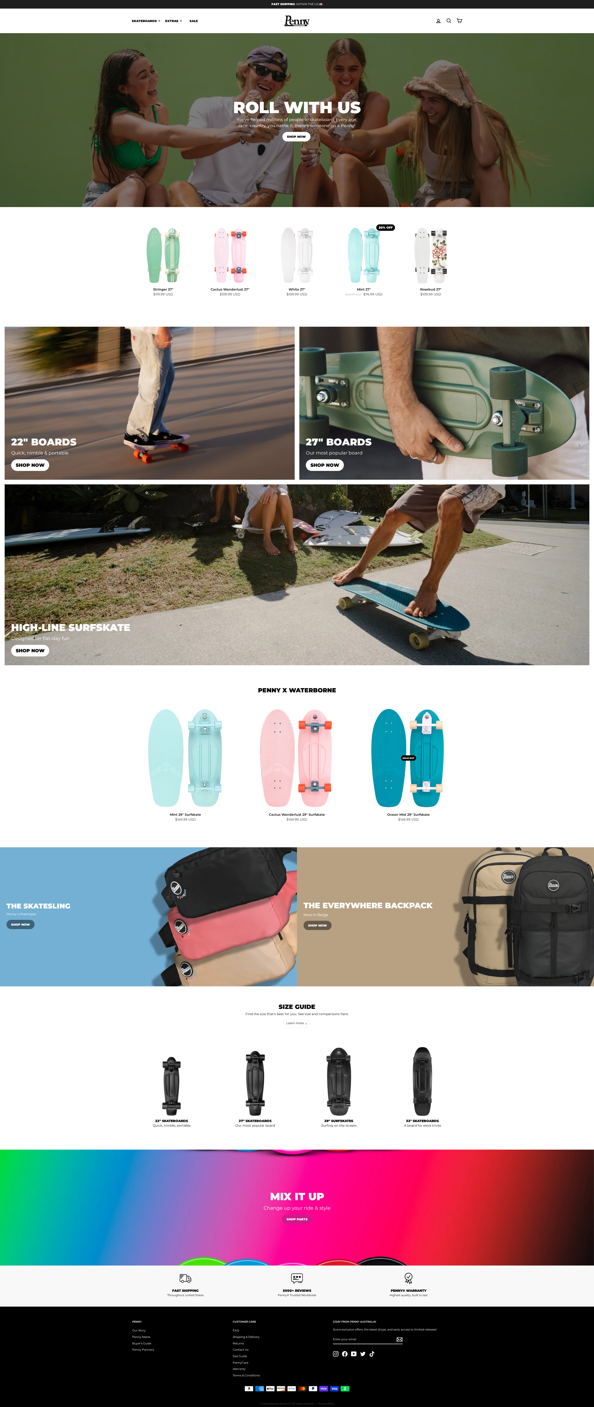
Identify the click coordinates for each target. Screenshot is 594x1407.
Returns (238, 1343)
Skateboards (145, 21)
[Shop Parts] (297, 1208)
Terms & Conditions (246, 1375)
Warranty (239, 1369)
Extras (172, 21)
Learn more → (297, 1023)
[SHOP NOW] (297, 574)
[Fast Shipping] (185, 1278)
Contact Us (241, 1349)
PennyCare (240, 1362)
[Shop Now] (150, 403)
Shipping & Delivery (246, 1337)
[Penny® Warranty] (408, 1278)
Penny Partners (143, 1349)
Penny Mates (141, 1337)
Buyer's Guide (141, 1343)
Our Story (139, 1330)
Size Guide (240, 1356)
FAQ (236, 1330)
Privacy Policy (326, 1403)
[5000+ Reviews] (297, 1278)
